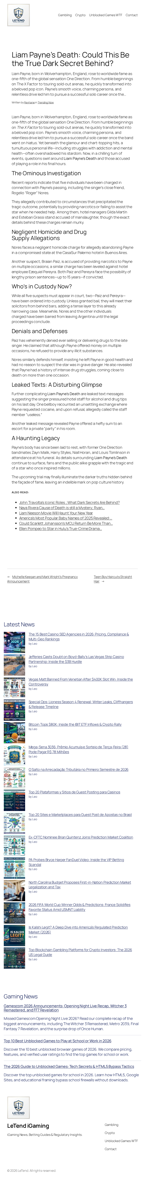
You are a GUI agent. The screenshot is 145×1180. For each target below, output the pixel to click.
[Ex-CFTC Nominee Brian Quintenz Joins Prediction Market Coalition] (14, 846)
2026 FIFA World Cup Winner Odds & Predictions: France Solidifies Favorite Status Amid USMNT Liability (80, 907)
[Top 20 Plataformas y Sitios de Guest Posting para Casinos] (14, 801)
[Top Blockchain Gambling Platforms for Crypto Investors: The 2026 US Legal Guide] (14, 958)
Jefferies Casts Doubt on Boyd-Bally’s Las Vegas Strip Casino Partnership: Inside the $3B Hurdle (76, 659)
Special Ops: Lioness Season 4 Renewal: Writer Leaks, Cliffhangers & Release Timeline (81, 704)
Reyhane (29, 102)
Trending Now (46, 102)
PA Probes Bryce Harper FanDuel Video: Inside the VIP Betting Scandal (76, 862)
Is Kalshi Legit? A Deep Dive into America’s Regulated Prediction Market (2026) (78, 929)
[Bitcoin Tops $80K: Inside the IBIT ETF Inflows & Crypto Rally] (14, 733)
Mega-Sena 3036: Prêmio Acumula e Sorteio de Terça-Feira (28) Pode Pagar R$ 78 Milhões (78, 749)
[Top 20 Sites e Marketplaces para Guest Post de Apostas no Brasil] (14, 823)
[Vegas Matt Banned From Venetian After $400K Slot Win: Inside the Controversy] (14, 688)
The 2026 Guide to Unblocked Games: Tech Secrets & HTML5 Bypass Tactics (69, 1066)
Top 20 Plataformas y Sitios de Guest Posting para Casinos (74, 792)
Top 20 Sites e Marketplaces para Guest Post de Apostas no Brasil (80, 814)
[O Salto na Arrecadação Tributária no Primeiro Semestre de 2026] (14, 778)
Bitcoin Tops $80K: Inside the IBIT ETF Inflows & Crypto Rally (75, 724)
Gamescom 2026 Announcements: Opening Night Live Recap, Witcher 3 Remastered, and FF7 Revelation (65, 1008)
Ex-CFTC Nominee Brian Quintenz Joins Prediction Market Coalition (81, 837)
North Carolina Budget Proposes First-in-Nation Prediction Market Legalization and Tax (80, 885)
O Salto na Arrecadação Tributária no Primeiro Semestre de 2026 (79, 769)
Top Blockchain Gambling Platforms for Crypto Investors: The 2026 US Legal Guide (80, 952)
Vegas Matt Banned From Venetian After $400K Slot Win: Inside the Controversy (81, 682)
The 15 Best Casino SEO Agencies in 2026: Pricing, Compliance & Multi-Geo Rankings (79, 636)
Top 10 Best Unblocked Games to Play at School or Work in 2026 (57, 1040)
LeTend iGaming (28, 1125)
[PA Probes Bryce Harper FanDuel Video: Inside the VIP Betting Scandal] (14, 868)
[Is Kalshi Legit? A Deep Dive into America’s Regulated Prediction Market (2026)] (14, 936)
